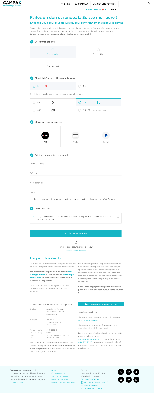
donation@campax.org (89, 339)
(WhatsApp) (102, 382)
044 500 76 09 (85, 342)
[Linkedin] (121, 380)
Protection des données (63, 382)
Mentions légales (59, 379)
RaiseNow (88, 247)
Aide (53, 370)
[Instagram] (121, 372)
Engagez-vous (58, 373)
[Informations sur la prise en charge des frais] (118, 217)
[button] (149, 3)
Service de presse (59, 376)
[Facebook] (129, 372)
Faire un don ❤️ (95, 9)
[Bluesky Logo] (129, 380)
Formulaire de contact (91, 388)
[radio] (45, 136)
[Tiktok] (136, 372)
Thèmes (65, 4)
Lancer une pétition (104, 4)
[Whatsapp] (136, 380)
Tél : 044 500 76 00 (90, 379)
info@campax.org (89, 385)
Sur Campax (81, 4)
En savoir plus (16, 382)
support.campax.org (88, 320)
